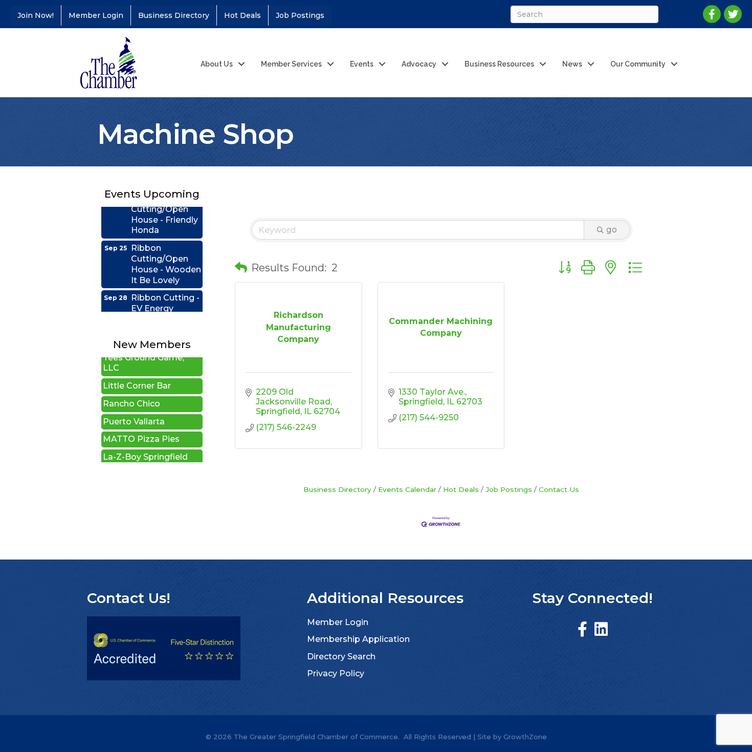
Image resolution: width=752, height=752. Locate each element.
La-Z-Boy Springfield (145, 447)
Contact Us (559, 489)
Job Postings (300, 15)
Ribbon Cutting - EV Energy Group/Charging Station (165, 304)
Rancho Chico (131, 394)
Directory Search (341, 656)
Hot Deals (242, 15)
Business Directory (173, 15)
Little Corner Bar (137, 376)
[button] (241, 268)
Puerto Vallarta (134, 412)
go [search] (611, 229)
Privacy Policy (335, 673)
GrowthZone (525, 737)
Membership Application (358, 639)
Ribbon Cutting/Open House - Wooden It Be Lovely (166, 254)
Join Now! (35, 15)
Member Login (96, 15)
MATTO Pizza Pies (141, 429)
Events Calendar (407, 489)
